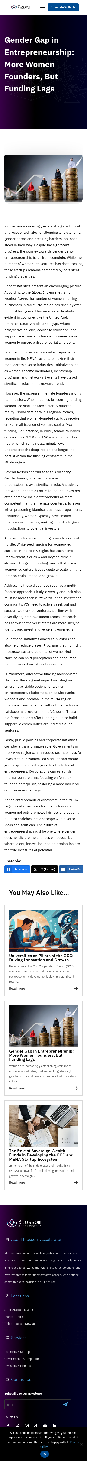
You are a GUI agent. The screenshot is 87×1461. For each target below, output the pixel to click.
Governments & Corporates (22, 1359)
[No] (81, 1444)
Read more (17, 988)
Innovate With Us (63, 7)
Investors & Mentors (17, 1366)
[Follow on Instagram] (26, 1425)
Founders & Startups (17, 1352)
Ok (45, 1454)
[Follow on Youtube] (45, 1425)
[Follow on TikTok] (36, 1425)
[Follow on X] (17, 1425)
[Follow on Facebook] (8, 1425)
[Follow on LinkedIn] (54, 1425)
